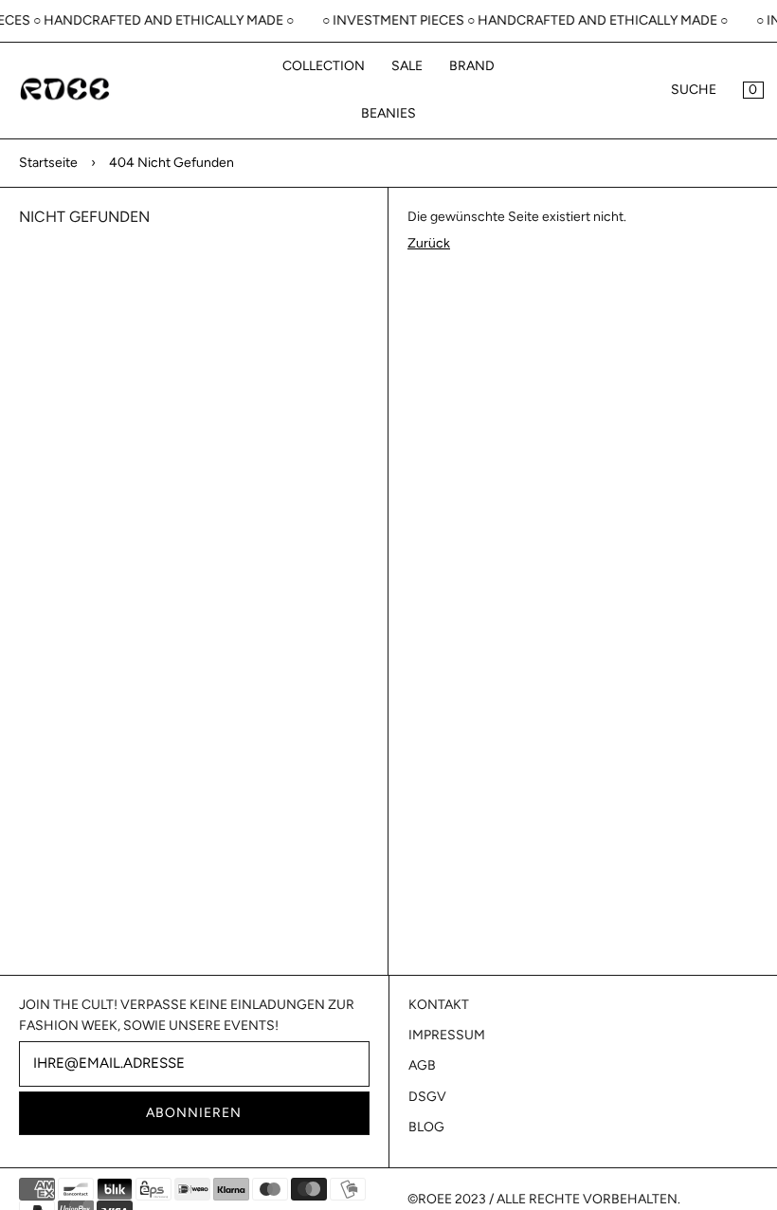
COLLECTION (323, 66)
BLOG (426, 1127)
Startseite (48, 163)
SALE (407, 66)
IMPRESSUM (446, 1035)
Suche (693, 90)
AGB (422, 1065)
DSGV (427, 1097)
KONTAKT (438, 1005)
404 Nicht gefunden (171, 163)
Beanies (388, 113)
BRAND (472, 66)
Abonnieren (194, 1113)
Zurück (428, 243)
